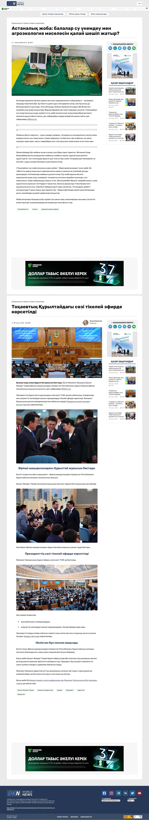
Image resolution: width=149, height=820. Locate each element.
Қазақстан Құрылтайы (45, 690)
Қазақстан (21, 694)
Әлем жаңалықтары (99, 14)
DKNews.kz (32, 119)
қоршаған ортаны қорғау (49, 209)
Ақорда (59, 690)
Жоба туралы (62, 817)
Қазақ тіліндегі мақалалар (52, 14)
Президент (70, 690)
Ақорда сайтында (31, 636)
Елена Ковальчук (96, 321)
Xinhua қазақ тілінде (77, 14)
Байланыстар (86, 817)
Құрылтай (81, 690)
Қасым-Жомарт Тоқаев (26, 690)
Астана (34, 209)
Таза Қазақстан (23, 209)
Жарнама (74, 817)
